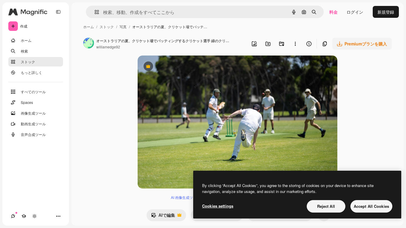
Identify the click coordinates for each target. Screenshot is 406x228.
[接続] (13, 216)
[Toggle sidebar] (58, 12)
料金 (333, 12)
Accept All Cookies (371, 206)
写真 (123, 26)
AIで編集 (163, 216)
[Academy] (24, 216)
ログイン (355, 12)
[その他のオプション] (295, 44)
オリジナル (178, 67)
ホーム (88, 26)
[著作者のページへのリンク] (88, 44)
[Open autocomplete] (94, 12)
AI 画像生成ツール (185, 197)
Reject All (326, 206)
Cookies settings (217, 206)
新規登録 (385, 12)
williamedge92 (108, 46)
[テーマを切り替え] (34, 216)
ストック (107, 26)
